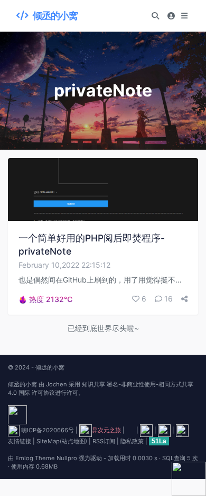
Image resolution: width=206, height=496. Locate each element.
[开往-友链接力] (182, 430)
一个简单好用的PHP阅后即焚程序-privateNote (91, 244)
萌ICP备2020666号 (47, 430)
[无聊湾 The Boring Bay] (164, 430)
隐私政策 (132, 441)
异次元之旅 (106, 430)
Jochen (56, 384)
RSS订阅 (103, 441)
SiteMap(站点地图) (61, 441)
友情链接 (19, 441)
